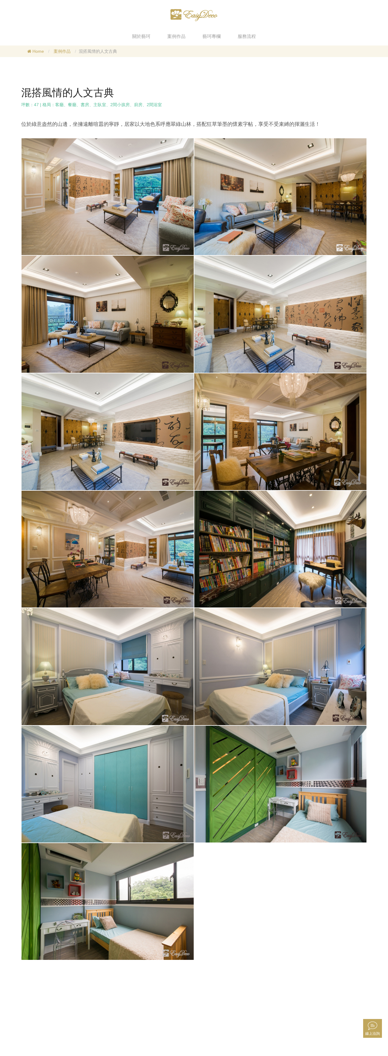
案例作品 (62, 51)
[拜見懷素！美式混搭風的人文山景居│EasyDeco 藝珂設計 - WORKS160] (108, 196)
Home (37, 51)
